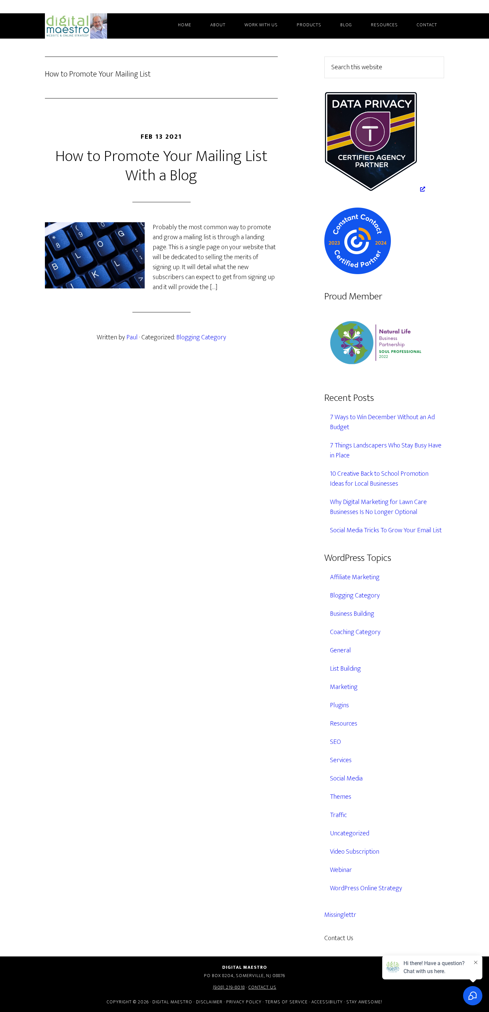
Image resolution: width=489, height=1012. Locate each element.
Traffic (338, 815)
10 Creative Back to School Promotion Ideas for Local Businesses (379, 478)
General (340, 650)
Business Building (352, 613)
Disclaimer (209, 1002)
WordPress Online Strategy (366, 888)
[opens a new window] (374, 189)
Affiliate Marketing (355, 577)
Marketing (344, 687)
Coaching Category (355, 632)
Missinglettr (340, 915)
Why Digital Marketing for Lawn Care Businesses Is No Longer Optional (378, 507)
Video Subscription (354, 851)
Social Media (346, 778)
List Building (345, 668)
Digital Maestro (85, 26)
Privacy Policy (243, 1002)
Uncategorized (349, 833)
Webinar (341, 870)
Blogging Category (201, 337)
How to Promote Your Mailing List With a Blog (161, 166)
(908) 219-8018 (229, 987)
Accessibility (327, 1002)
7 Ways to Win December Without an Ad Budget (382, 422)
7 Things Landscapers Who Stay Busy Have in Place (385, 450)
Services (341, 760)
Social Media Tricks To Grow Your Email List (386, 530)
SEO (335, 742)
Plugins (339, 705)
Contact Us (262, 987)
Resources (343, 723)
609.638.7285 (382, 938)
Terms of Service (286, 1002)
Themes (340, 796)
